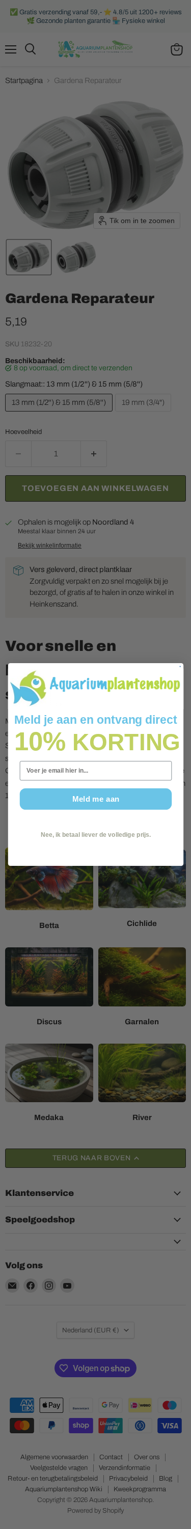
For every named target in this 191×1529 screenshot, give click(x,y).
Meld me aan (95, 799)
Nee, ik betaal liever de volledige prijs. (95, 834)
